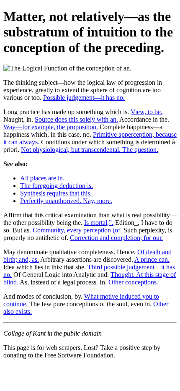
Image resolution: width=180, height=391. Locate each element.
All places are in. (42, 178)
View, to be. (146, 111)
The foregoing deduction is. (56, 185)
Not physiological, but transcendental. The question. (89, 149)
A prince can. (152, 259)
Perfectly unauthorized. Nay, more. (66, 200)
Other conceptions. (133, 282)
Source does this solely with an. (76, 119)
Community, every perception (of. (77, 230)
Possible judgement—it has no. (84, 97)
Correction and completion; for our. (116, 237)
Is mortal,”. (98, 222)
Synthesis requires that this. (56, 193)
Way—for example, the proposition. (50, 126)
